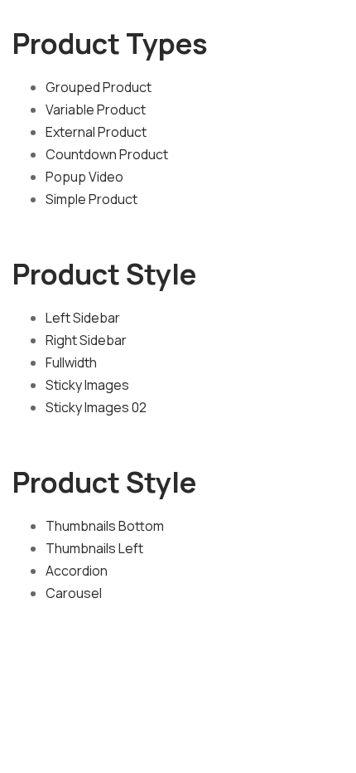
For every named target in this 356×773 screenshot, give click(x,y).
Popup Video (84, 177)
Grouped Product (99, 87)
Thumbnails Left (94, 548)
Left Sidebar (83, 318)
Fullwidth (71, 362)
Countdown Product (107, 154)
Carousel (74, 593)
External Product (96, 132)
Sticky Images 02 (96, 407)
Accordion (77, 571)
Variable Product (96, 109)
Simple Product (91, 199)
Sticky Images (87, 385)
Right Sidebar (86, 340)
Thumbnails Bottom (105, 526)
